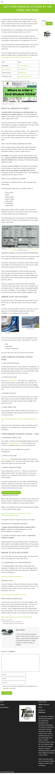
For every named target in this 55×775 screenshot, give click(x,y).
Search (44, 20)
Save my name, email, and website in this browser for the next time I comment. (20, 687)
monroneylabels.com (14, 443)
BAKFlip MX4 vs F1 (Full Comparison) (12, 621)
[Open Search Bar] (48, 2)
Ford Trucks (6, 620)
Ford (21, 471)
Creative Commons (26, 248)
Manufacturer (22, 72)
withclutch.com (12, 380)
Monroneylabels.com (24, 65)
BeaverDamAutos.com (25, 76)
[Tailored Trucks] (2, 2)
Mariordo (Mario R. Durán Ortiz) (13, 248)
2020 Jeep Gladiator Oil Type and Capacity (13, 623)
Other (11, 620)
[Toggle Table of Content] (16, 104)
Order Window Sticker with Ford (11, 492)
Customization (4, 707)
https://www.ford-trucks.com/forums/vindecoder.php (16, 57)
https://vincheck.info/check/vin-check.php (13, 594)
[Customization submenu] (9, 707)
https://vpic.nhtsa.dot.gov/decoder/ (11, 576)
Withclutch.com (6, 69)
